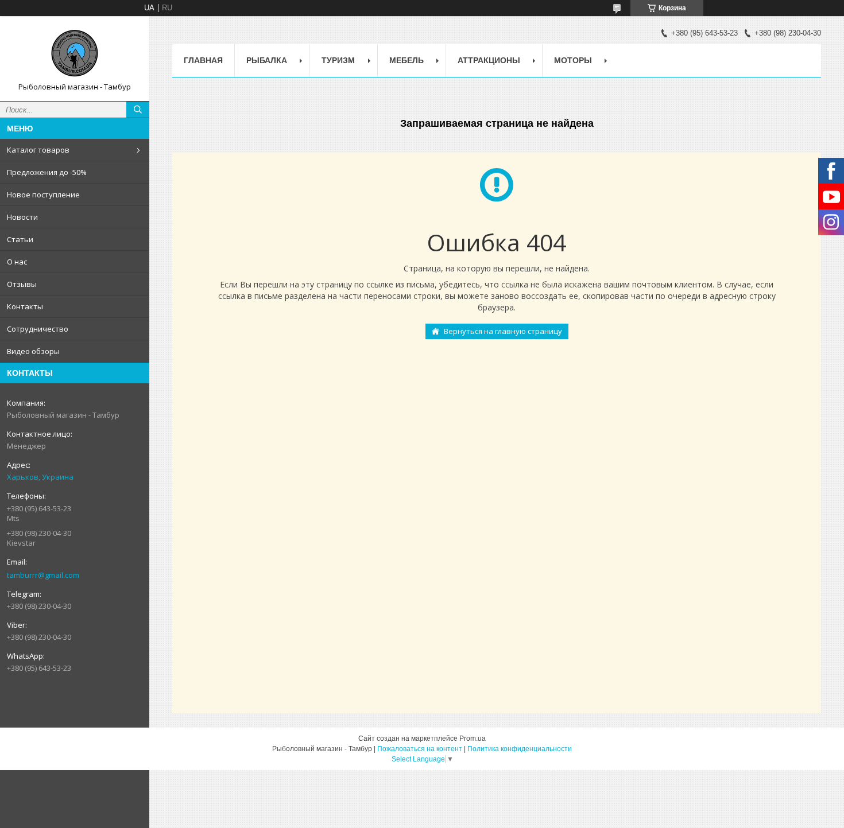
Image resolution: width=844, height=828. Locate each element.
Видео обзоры (33, 351)
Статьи (20, 239)
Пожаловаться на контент (419, 749)
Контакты (25, 306)
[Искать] (137, 109)
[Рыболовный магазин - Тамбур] (75, 53)
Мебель (406, 60)
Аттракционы (489, 60)
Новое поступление (43, 194)
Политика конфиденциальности (519, 749)
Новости (22, 217)
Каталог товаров (38, 150)
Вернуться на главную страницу (503, 331)
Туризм (338, 60)
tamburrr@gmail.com (43, 575)
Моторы (573, 60)
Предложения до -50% (47, 172)
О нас (17, 261)
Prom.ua (472, 738)
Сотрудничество (37, 329)
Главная (203, 60)
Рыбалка (266, 60)
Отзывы (22, 284)
